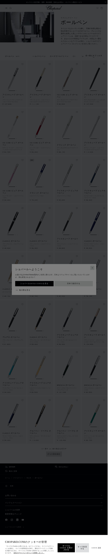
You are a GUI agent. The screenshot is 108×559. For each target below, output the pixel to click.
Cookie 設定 (96, 548)
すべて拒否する (82, 548)
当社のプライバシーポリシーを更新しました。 (29, 553)
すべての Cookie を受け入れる (66, 548)
